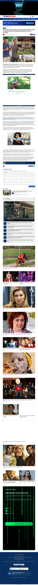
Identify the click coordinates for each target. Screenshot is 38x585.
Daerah (13, 193)
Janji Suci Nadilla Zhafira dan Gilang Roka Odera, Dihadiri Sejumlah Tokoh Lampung (19, 233)
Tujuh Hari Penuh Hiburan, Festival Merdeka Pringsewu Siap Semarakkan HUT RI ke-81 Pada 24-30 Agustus (22, 191)
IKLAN (19, 562)
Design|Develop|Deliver (19, 523)
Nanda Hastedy (7, 34)
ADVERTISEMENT (32, 561)
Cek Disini (13, 574)
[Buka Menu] (32, 16)
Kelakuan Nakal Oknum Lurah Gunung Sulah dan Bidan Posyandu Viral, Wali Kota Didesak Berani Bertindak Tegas (20, 230)
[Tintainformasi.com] (9, 16)
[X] (16, 565)
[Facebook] (29, 166)
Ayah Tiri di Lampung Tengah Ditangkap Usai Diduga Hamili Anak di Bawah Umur (20, 240)
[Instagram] (18, 565)
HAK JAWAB (22, 561)
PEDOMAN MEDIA (12, 561)
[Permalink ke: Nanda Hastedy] (4, 34)
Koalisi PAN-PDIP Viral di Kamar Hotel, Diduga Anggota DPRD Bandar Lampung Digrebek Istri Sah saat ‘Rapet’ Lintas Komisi (20, 237)
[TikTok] (22, 565)
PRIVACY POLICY (26, 561)
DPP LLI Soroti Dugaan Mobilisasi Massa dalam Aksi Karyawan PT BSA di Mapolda (19, 223)
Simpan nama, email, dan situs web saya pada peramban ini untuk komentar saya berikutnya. (19, 184)
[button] (30, 16)
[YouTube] (20, 565)
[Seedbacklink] (23, 564)
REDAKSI (4, 561)
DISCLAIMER (18, 561)
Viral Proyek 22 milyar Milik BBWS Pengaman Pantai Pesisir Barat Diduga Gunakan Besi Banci (19, 226)
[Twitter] (31, 166)
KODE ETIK (7, 561)
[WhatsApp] (34, 166)
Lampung (4, 28)
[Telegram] (32, 166)
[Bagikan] (34, 34)
